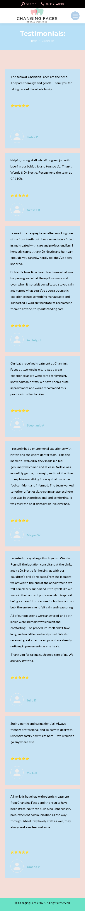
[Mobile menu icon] (75, 15)
